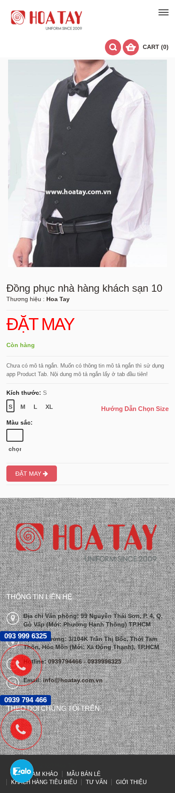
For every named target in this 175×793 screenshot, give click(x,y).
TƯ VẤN (96, 782)
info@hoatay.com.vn (73, 680)
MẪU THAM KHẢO (34, 774)
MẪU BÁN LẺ (84, 774)
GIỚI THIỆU (131, 782)
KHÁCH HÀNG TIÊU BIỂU (44, 782)
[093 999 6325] (25, 665)
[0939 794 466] (25, 729)
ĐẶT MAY (40, 324)
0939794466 (66, 661)
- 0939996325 (102, 661)
